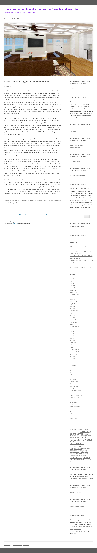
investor (84, 449)
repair (72, 455)
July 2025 (72, 304)
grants (83, 435)
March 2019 (73, 343)
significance (78, 459)
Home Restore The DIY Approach (15, 215)
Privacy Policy (15, 18)
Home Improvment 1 (24, 200)
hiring (72, 437)
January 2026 (73, 292)
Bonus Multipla (74, 379)
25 (70, 370)
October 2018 (73, 354)
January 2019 (73, 347)
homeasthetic (80, 437)
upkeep (75, 461)
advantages (73, 429)
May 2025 (72, 306)
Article (71, 375)
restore (86, 457)
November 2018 (74, 352)
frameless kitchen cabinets (77, 175)
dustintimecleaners (85, 109)
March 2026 (73, 290)
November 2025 (74, 295)
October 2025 (73, 297)
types (71, 461)
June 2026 (72, 283)
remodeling (79, 453)
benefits (79, 429)
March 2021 (73, 320)
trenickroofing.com (75, 492)
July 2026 (72, 281)
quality (82, 452)
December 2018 (74, 349)
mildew (72, 450)
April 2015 (72, 359)
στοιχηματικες (74, 418)
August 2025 (73, 301)
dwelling (85, 431)
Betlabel (72, 377)
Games (79, 435)
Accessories (73, 132)
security (72, 459)
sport (71, 413)
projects (77, 452)
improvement (77, 443)
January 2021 (73, 324)
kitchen (39, 200)
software (84, 459)
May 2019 (72, 338)
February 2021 (74, 322)
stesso (72, 88)
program (72, 452)
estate (86, 434)
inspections (76, 448)
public (71, 411)
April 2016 (72, 356)
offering (82, 450)
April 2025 (72, 308)
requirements (82, 455)
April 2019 (72, 340)
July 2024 (72, 313)
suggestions (50, 200)
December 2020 (74, 327)
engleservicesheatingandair (77, 506)
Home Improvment (75, 391)
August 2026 (73, 279)
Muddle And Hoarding (54, 215)
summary (90, 459)
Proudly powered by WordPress (21, 545)
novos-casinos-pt (75, 407)
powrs (86, 450)
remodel (43, 200)
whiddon (56, 200)
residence (76, 457)
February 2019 (74, 345)
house (89, 439)
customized (72, 431)
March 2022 (73, 315)
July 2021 (72, 317)
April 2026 (72, 288)
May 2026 (72, 285)
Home (5, 18)
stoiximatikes (73, 416)
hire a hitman (80, 476)
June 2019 (72, 336)
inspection (76, 446)
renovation (86, 453)
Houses (72, 400)
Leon (71, 404)
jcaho (88, 449)
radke (86, 452)
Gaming (72, 388)
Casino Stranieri (74, 381)
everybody (73, 435)
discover (78, 431)
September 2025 (74, 299)
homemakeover (77, 440)
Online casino (73, 409)
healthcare (88, 435)
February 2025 (74, 311)
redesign (72, 453)
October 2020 (73, 329)
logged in (15, 224)
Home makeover (74, 397)
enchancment (77, 433)
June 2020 (72, 331)
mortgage (77, 450)
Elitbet (72, 384)
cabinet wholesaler (75, 161)
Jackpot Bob (73, 402)
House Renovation (74, 441)
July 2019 (72, 333)
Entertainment (74, 386)
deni (15, 203)
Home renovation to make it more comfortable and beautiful (41, 9)
